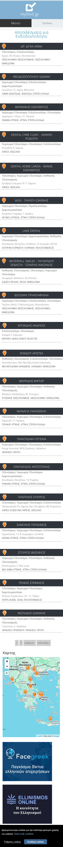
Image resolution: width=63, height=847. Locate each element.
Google (56, 736)
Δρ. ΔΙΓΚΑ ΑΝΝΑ (31, 46)
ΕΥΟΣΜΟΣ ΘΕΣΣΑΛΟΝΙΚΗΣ (15, 398)
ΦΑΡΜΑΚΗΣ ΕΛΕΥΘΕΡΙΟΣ (31, 107)
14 (4, 437)
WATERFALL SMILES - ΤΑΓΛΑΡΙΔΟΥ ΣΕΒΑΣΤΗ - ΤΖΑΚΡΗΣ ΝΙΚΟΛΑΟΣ (31, 263)
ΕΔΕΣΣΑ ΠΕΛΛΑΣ (10, 281)
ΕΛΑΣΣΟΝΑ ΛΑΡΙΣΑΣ (20, 510)
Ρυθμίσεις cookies (12, 842)
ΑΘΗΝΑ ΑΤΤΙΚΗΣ (10, 537)
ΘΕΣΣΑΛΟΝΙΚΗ (42, 59)
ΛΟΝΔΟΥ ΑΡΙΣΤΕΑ (31, 353)
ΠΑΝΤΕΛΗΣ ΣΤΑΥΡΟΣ (31, 497)
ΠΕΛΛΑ (23, 281)
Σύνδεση (47, 23)
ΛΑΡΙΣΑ (5, 151)
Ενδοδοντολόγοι (25, 51)
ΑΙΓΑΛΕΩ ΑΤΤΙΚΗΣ (10, 217)
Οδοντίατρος (9, 51)
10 (4, 324)
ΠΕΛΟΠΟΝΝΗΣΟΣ (45, 247)
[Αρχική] (31, 9)
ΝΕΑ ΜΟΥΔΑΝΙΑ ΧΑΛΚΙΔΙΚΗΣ (16, 366)
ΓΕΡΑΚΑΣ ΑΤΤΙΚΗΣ (11, 424)
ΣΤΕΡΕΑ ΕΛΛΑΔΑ (41, 93)
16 (4, 495)
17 (4, 523)
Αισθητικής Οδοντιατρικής (15, 270)
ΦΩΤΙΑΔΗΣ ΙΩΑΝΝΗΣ (31, 613)
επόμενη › (30, 642)
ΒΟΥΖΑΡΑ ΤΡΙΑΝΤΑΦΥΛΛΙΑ (32, 295)
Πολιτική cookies (23, 833)
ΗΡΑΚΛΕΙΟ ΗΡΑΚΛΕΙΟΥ (13, 630)
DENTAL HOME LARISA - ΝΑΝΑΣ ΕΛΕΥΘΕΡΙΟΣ (31, 168)
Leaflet (39, 736)
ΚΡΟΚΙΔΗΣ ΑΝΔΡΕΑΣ (31, 325)
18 (4, 551)
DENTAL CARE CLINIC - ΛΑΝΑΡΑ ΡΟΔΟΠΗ (31, 136)
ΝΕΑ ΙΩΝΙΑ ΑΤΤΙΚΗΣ (11, 569)
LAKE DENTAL (32, 231)
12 (4, 379)
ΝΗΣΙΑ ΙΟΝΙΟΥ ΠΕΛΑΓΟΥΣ (24, 338)
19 (4, 581)
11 (4, 352)
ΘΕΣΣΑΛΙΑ (15, 151)
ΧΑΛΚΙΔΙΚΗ (36, 366)
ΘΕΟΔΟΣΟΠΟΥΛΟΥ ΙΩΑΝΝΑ (31, 77)
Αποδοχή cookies (35, 842)
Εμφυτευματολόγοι (12, 86)
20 (4, 612)
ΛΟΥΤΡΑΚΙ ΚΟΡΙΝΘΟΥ (12, 247)
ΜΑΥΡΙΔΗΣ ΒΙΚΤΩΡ (31, 381)
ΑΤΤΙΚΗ (23, 120)
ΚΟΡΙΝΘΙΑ (30, 247)
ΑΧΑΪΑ (20, 599)
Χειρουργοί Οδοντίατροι (14, 82)
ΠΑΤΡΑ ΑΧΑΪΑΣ (9, 599)
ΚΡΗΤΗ (16, 452)
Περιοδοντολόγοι (38, 205)
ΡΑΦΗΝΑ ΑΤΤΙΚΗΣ (11, 483)
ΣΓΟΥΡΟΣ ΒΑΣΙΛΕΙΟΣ (31, 552)
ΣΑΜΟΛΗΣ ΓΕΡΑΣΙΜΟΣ (32, 525)
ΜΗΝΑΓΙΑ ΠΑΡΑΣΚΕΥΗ (31, 411)
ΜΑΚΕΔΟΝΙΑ (8, 63)
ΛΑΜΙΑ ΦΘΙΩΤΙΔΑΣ (11, 93)
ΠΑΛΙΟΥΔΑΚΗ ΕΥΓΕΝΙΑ (31, 439)
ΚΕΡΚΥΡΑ (6, 338)
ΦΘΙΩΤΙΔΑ (26, 93)
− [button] (7, 666)
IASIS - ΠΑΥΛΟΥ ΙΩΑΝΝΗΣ (31, 200)
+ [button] (7, 661)
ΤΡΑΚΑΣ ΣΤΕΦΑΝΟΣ (31, 583)
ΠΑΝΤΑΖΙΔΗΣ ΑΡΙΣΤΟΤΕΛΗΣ (31, 467)
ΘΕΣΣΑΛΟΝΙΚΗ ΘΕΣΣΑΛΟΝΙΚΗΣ (18, 59)
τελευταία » (44, 642)
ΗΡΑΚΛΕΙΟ (7, 452)
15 (4, 465)
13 (4, 410)
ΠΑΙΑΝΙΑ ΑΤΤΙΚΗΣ (10, 120)
